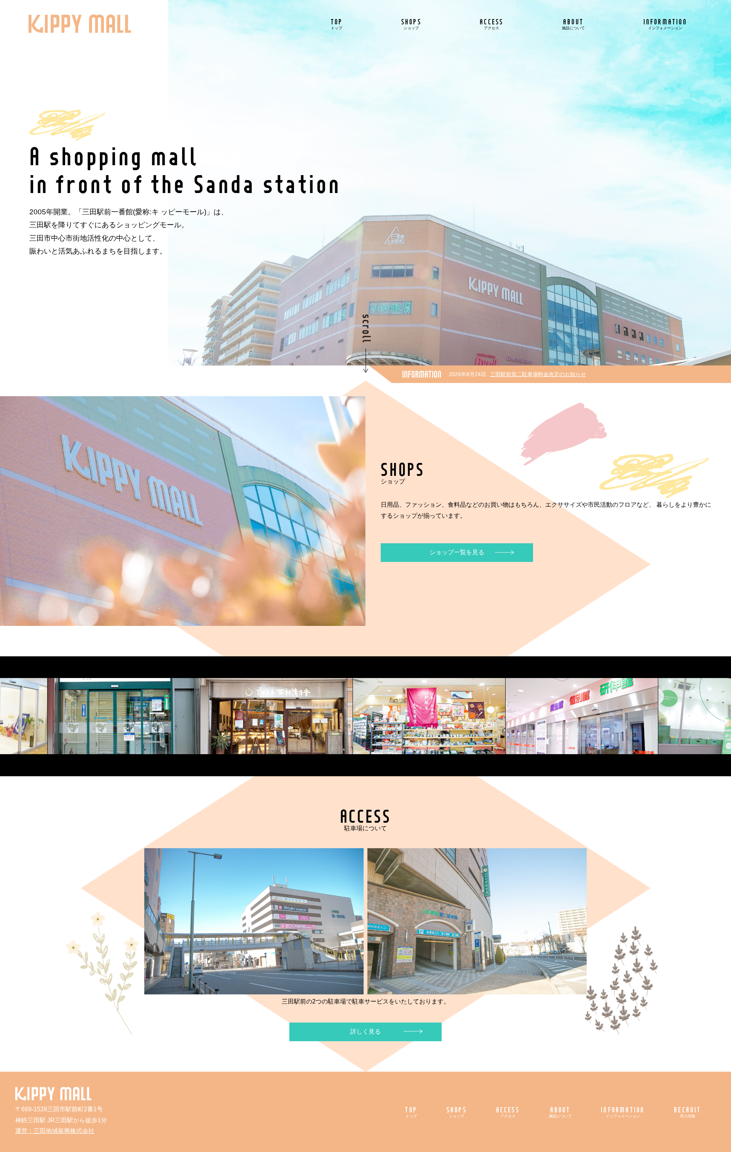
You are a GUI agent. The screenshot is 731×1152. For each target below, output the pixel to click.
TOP (337, 24)
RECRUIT (687, 1112)
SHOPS (411, 24)
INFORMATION (665, 24)
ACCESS (491, 24)
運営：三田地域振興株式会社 (54, 1131)
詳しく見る (365, 1031)
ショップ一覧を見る (456, 552)
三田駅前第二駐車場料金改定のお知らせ (538, 374)
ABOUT (573, 24)
